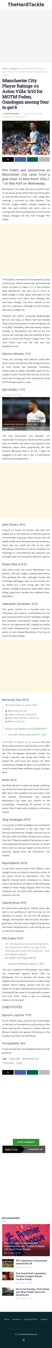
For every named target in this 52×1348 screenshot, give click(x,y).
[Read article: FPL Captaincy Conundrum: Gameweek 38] (8, 1263)
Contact (43, 1319)
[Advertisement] (26, 36)
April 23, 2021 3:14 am (33, 113)
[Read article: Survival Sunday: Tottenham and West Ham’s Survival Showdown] (8, 1292)
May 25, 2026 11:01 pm (12, 1253)
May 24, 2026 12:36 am (24, 1283)
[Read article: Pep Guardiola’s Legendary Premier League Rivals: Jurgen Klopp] (8, 1276)
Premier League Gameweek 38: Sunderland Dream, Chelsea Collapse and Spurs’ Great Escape (24, 1246)
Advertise (16, 1319)
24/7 (41, 1149)
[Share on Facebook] (20, 159)
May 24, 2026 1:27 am (23, 1267)
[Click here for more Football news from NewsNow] (14, 1149)
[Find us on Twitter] (24, 1340)
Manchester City (30, 1058)
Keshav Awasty (12, 113)
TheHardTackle (26, 4)
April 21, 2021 (39, 734)
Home (4, 68)
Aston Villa (15, 1058)
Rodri (19, 1063)
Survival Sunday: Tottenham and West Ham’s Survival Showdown (32, 1292)
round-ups (13, 68)
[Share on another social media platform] (44, 159)
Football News (33, 1149)
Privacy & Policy (30, 1319)
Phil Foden (9, 1063)
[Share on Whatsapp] (32, 159)
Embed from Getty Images (12, 395)
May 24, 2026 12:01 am (24, 1299)
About (6, 1319)
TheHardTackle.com (29, 1334)
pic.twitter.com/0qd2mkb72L (20, 957)
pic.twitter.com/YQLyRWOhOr (31, 728)
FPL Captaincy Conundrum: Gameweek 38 (31, 1262)
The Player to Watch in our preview (21, 741)
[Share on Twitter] (8, 159)
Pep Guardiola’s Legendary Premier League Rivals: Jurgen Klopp (31, 1276)
